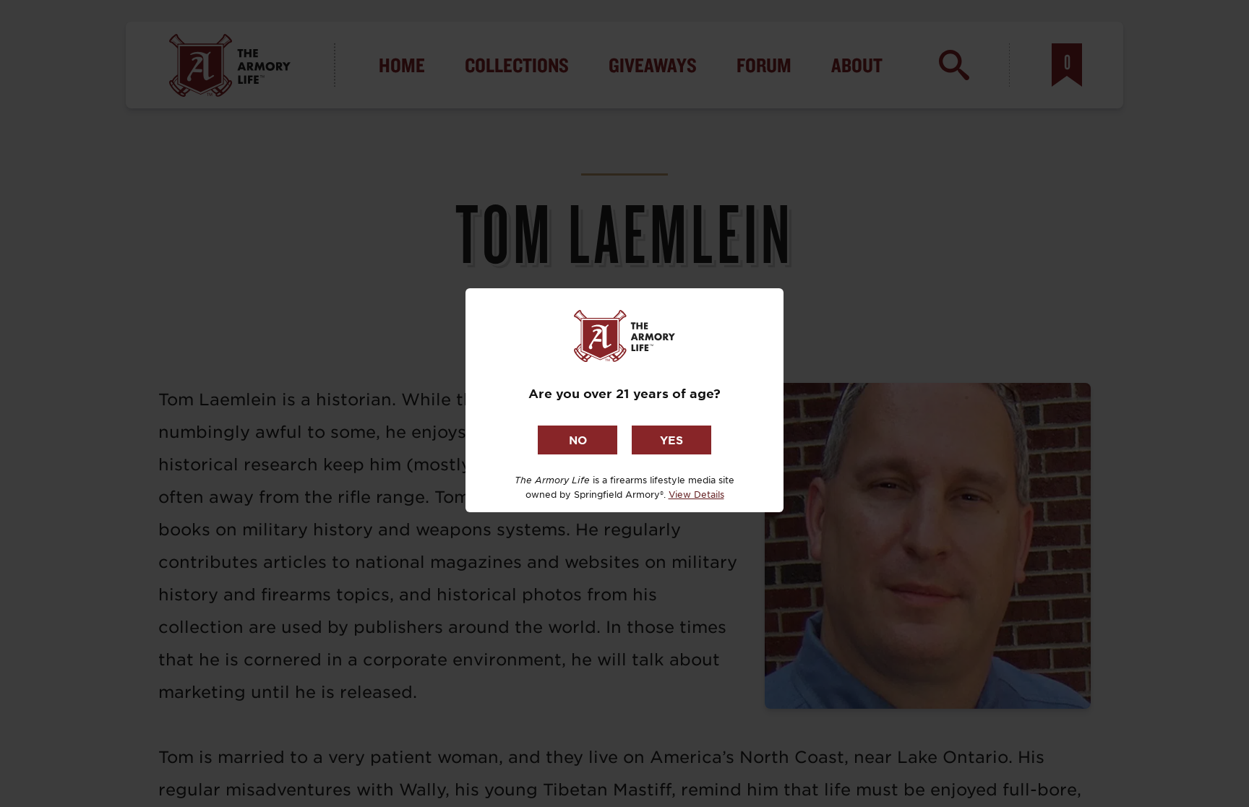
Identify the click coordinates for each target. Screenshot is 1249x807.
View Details (696, 494)
